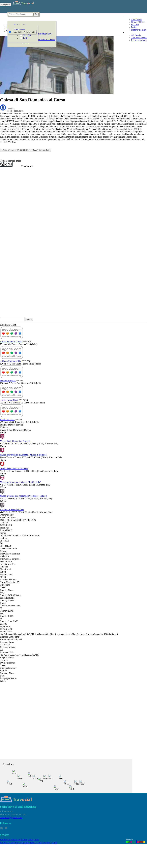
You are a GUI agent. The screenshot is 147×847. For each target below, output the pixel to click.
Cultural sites (20, 25)
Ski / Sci (135, 24)
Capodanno (136, 19)
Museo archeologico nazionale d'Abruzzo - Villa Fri (23, 496)
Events (128, 32)
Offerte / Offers (138, 22)
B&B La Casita (7, 419)
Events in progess (139, 40)
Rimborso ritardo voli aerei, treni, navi (19, 839)
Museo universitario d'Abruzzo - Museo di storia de (23, 455)
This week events (139, 37)
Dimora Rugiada (8, 380)
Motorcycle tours (138, 30)
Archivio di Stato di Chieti (12, 509)
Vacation (129, 17)
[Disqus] (73, 207)
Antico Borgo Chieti (9, 400)
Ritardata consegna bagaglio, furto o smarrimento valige (28, 842)
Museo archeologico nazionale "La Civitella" (20, 482)
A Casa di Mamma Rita (11, 361)
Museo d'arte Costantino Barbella (15, 441)
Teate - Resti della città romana (14, 468)
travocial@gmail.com (11, 817)
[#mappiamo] (135, 844)
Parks (133, 27)
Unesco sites (19, 29)
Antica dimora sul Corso (11, 341)
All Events (136, 35)
